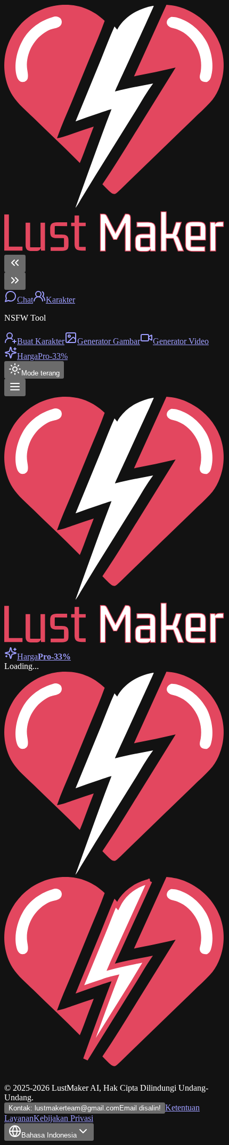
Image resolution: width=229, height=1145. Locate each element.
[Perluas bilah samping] (15, 281)
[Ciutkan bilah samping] (15, 263)
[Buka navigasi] (15, 387)
